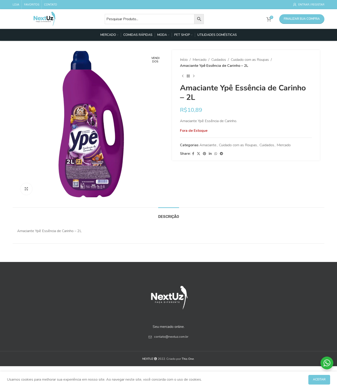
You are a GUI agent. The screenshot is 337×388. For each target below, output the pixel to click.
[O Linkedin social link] (210, 154)
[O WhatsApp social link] (215, 154)
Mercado (200, 59)
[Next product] (193, 76)
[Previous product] (182, 76)
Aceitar (319, 379)
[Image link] (168, 296)
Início (184, 59)
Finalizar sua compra (302, 19)
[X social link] (199, 154)
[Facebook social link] (193, 154)
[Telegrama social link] (221, 154)
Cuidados (218, 59)
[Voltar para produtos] (188, 76)
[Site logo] (44, 18)
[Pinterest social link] (204, 154)
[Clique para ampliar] (26, 189)
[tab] (168, 214)
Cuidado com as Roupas (250, 59)
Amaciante (207, 145)
